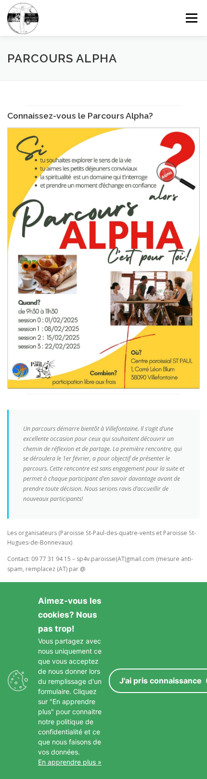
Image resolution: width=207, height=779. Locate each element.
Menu (191, 18)
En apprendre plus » (70, 762)
